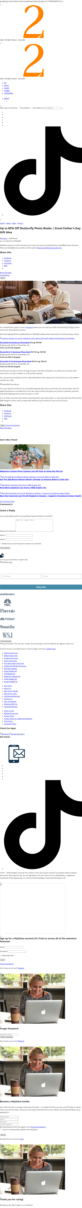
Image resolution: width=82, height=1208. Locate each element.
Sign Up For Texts (10, 694)
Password (3, 951)
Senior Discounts (10, 661)
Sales (14, 223)
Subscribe (41, 587)
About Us (7, 688)
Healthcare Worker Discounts (15, 666)
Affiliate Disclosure (11, 713)
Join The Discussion (7, 501)
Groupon (29, 327)
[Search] (1, 43)
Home (2, 223)
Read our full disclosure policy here (49, 248)
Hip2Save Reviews (10, 707)
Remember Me (8, 955)
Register (21, 968)
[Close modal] (1, 1026)
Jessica (4, 238)
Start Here (8, 686)
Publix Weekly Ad (10, 679)
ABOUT (6, 98)
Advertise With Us (10, 704)
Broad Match (25, 108)
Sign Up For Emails (11, 691)
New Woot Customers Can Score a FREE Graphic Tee (23, 487)
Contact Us (8, 699)
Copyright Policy (10, 724)
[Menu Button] (1, 4)
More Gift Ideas (6, 273)
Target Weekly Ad (10, 671)
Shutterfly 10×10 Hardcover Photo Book (15, 361)
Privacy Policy (9, 716)
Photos (20, 223)
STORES (7, 91)
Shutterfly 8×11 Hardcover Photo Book (15, 352)
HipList (3, 278)
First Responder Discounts (14, 663)
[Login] (1, 219)
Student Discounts (11, 658)
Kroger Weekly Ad (10, 682)
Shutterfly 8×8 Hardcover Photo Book (15, 342)
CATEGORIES (8, 93)
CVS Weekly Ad (9, 674)
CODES (6, 88)
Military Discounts (11, 656)
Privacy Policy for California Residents (18, 719)
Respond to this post (8, 531)
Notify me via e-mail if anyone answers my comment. (22, 544)
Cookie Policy (51, 649)
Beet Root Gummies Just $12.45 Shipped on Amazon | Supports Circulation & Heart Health (40, 496)
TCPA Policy (8, 721)
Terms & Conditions (38, 1127)
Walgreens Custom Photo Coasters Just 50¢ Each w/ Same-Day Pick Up (31, 471)
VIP (5, 83)
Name (3, 535)
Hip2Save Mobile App (12, 696)
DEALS (6, 85)
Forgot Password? (7, 964)
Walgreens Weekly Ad (12, 676)
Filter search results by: (9, 108)
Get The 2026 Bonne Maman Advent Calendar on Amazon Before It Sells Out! (34, 479)
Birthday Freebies (10, 669)
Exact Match (37, 108)
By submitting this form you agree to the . (23, 1127)
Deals (8, 223)
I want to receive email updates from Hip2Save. (20, 1129)
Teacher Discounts (11, 653)
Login (22, 1139)
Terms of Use (9, 711)
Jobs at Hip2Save (10, 701)
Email (2, 539)
